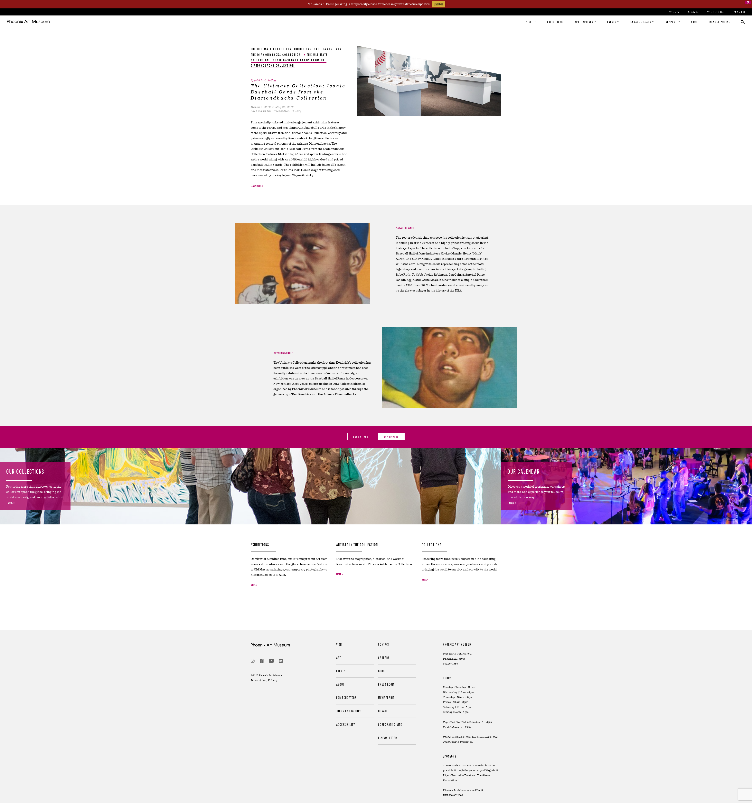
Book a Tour (360, 436)
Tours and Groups (349, 711)
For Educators (346, 697)
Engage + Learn (641, 22)
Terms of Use (258, 680)
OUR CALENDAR (524, 471)
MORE (10, 502)
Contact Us (715, 12)
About (340, 684)
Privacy (272, 680)
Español (743, 12)
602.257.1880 (450, 663)
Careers (384, 657)
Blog (381, 671)
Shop (694, 22)
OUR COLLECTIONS (25, 471)
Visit (529, 22)
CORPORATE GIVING (390, 724)
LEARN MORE (438, 4)
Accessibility (345, 724)
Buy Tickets (391, 436)
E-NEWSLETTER (387, 737)
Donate (674, 12)
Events (611, 22)
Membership (386, 697)
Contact (384, 644)
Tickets (693, 12)
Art (338, 657)
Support (671, 22)
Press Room (386, 684)
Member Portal (720, 22)
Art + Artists (584, 22)
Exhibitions (555, 22)
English (736, 12)
